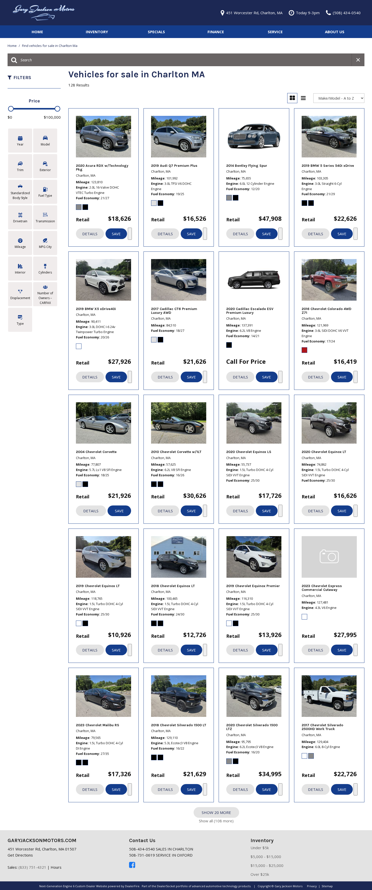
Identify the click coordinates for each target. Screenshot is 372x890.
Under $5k (260, 847)
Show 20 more (216, 812)
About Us (334, 31)
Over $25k (260, 874)
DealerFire (132, 886)
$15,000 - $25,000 (267, 865)
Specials (156, 31)
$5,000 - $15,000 (266, 856)
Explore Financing (130, 234)
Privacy (312, 886)
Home (37, 31)
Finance (216, 31)
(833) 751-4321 (32, 867)
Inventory (97, 31)
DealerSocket (166, 886)
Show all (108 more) (216, 820)
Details (89, 233)
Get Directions (20, 855)
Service (275, 31)
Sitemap (327, 886)
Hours (56, 867)
